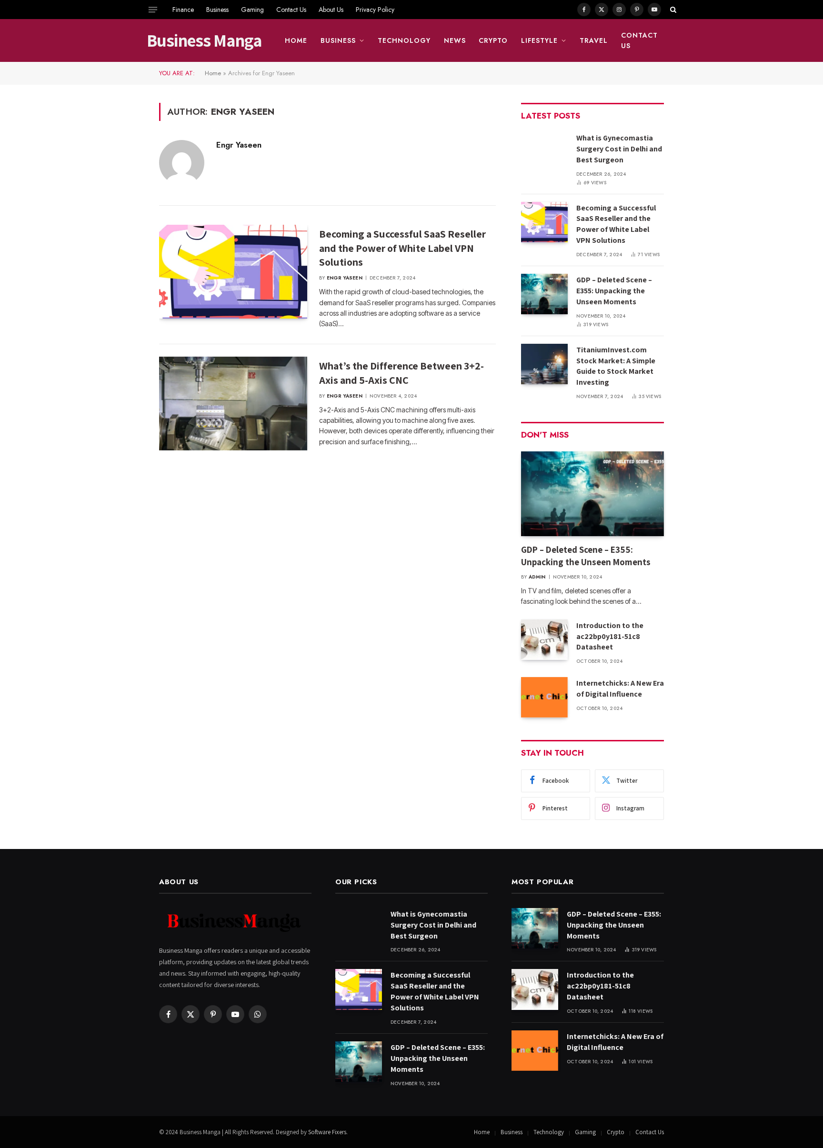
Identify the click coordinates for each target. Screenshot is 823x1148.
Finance (183, 9)
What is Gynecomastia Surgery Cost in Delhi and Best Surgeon (619, 149)
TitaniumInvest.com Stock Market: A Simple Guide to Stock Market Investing (615, 366)
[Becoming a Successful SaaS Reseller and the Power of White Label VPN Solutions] (233, 272)
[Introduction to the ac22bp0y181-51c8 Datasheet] (544, 639)
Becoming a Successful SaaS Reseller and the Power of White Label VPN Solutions (402, 248)
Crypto (493, 40)
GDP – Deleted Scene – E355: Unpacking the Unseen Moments (614, 291)
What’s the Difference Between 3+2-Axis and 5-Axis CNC (401, 373)
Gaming (252, 9)
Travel (594, 40)
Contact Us (291, 9)
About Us (331, 9)
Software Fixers (327, 1132)
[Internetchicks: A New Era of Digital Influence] (544, 697)
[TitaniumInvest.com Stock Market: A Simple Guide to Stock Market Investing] (544, 364)
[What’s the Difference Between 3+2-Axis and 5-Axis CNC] (233, 404)
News (455, 40)
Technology (404, 40)
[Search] (672, 9)
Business (217, 9)
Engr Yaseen (238, 145)
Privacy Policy (375, 9)
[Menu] (153, 9)
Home (296, 40)
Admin (537, 576)
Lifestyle (539, 40)
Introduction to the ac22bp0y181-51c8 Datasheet (609, 636)
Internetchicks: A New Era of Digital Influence (620, 688)
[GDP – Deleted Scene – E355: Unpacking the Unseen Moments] (544, 294)
